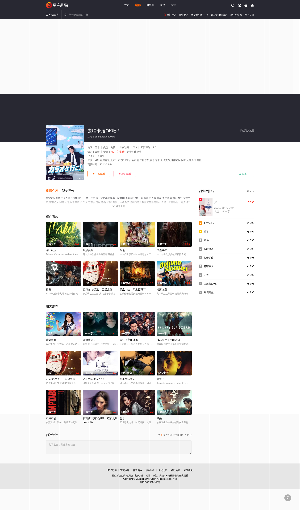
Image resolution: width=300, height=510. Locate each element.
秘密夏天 (209, 266)
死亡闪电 (209, 222)
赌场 (206, 240)
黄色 (122, 250)
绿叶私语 (51, 250)
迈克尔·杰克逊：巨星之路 (97, 289)
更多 (250, 191)
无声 (206, 275)
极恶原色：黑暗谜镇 (168, 339)
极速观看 (125, 173)
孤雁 (48, 289)
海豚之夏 (162, 289)
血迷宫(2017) (211, 283)
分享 (243, 173)
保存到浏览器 (247, 130)
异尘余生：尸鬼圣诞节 (133, 289)
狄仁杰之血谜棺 (129, 339)
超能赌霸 (209, 249)
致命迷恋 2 (89, 339)
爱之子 (160, 379)
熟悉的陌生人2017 (93, 379)
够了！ (207, 231)
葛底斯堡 (209, 292)
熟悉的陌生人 (127, 379)
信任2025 (162, 250)
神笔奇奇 (51, 339)
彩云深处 (209, 257)
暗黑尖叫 (88, 250)
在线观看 (99, 173)
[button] (54, 191)
